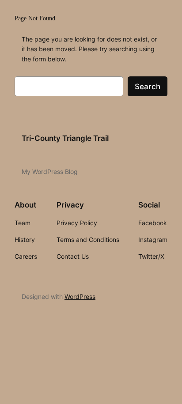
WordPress (79, 296)
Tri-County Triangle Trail (65, 138)
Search (147, 86)
